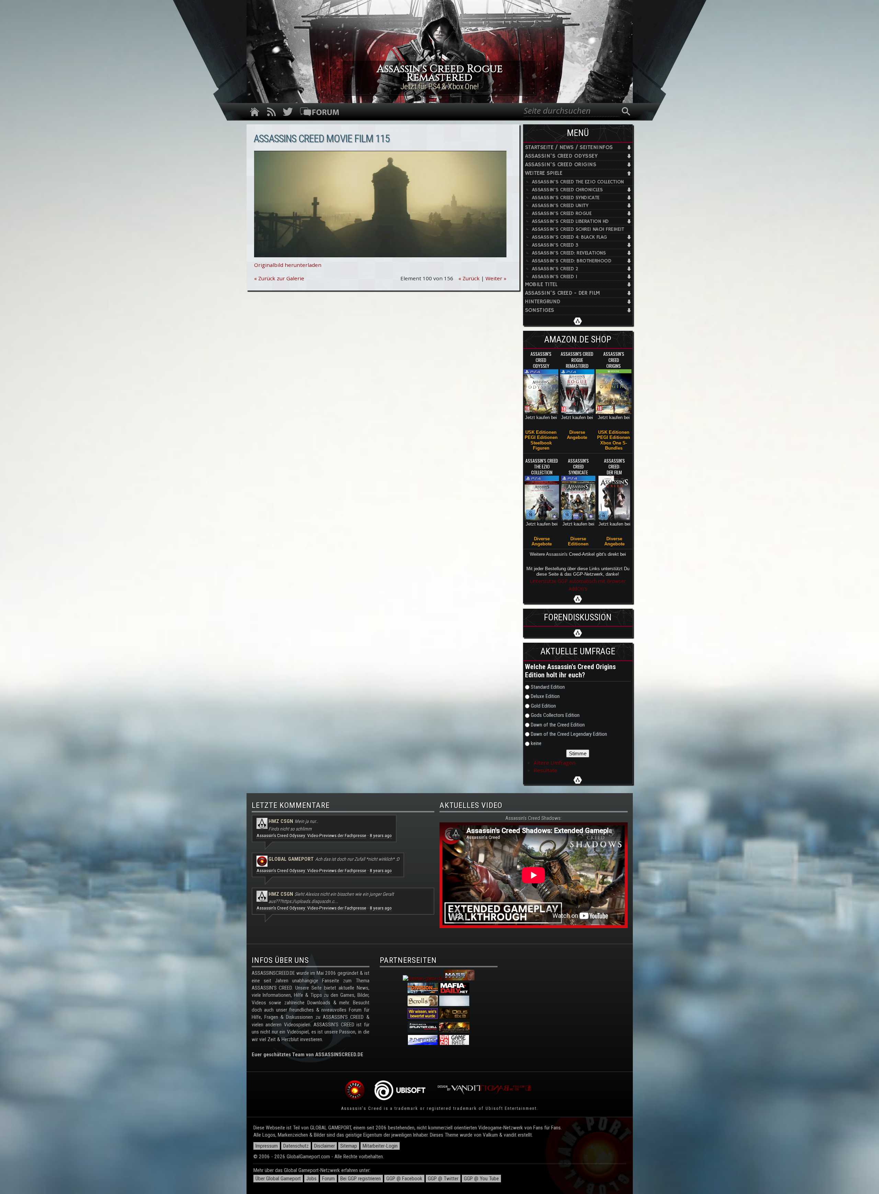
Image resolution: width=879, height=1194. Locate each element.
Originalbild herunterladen (287, 264)
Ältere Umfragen (554, 762)
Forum (328, 1178)
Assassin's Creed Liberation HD (570, 221)
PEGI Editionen (541, 437)
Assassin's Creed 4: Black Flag (569, 237)
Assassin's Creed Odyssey (561, 156)
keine (536, 743)
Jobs (311, 1178)
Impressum (266, 1146)
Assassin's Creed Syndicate (566, 197)
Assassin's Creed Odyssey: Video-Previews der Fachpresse (311, 835)
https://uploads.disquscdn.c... (310, 901)
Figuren (541, 448)
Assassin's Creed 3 (555, 245)
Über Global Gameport (278, 1178)
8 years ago (381, 835)
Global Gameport (291, 859)
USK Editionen (541, 432)
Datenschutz (296, 1146)
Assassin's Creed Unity (560, 205)
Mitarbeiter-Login (380, 1146)
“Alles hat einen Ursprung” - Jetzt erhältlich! (439, 86)
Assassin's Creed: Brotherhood (572, 261)
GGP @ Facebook (404, 1178)
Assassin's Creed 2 (555, 269)
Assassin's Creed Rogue (562, 213)
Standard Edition (548, 687)
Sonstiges (539, 310)
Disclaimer (324, 1146)
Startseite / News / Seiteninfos (569, 147)
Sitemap (348, 1146)
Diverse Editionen (578, 541)
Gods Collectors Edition (555, 715)
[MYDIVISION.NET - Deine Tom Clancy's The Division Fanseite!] (423, 992)
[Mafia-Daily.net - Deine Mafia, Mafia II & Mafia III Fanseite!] (454, 992)
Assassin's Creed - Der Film (562, 293)
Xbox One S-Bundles (613, 445)
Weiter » (496, 278)
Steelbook (541, 443)
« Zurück (469, 278)
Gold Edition (543, 706)
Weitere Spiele (543, 173)
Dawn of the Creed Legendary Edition (569, 734)
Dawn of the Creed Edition (558, 725)
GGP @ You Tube (481, 1178)
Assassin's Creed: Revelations (569, 253)
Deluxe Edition (545, 696)
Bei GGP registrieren (360, 1178)
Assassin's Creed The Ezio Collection (578, 182)
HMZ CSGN (281, 821)
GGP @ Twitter (443, 1178)
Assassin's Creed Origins (560, 164)
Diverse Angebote (577, 435)
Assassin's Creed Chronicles (567, 190)
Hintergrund (542, 301)
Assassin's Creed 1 (554, 276)
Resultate (545, 770)
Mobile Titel (541, 284)
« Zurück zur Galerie (279, 278)
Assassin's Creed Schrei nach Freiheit (578, 229)
